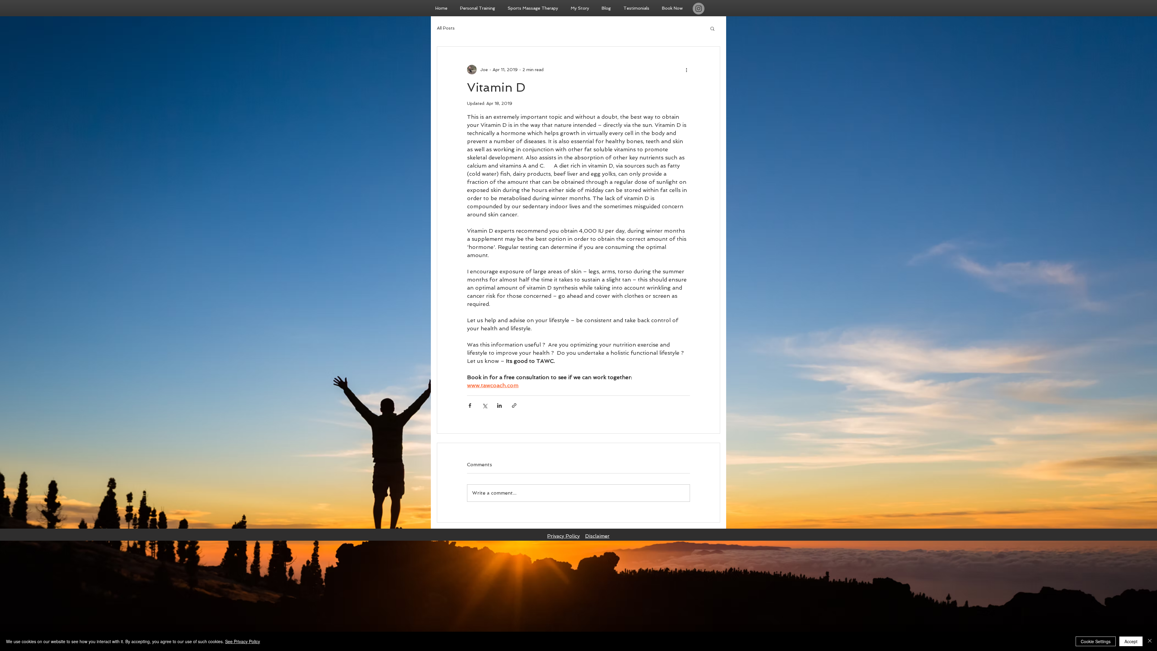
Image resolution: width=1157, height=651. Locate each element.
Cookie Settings (1096, 641)
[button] (712, 28)
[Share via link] (514, 405)
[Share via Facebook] (470, 405)
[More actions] (686, 69)
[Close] (1149, 641)
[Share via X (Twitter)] (485, 405)
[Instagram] (698, 8)
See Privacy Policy (242, 641)
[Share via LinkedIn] (499, 405)
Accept (1130, 641)
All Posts (446, 28)
